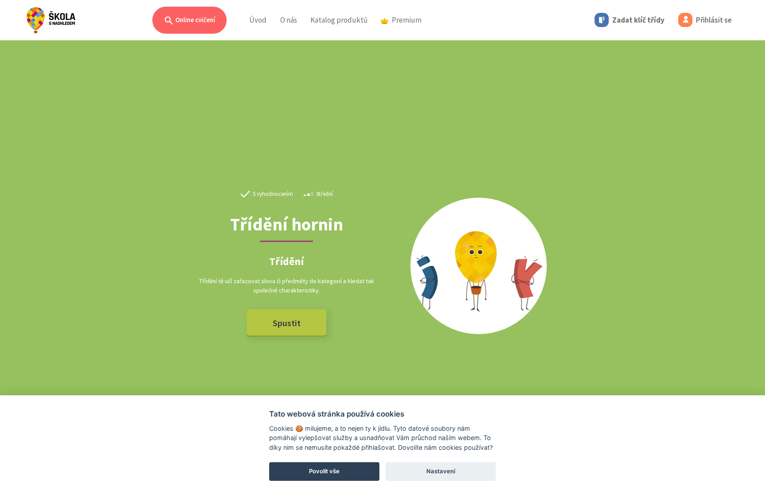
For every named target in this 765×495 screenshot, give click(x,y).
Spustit (287, 322)
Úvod (258, 20)
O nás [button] (288, 20)
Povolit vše (324, 471)
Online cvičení (194, 20)
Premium (406, 20)
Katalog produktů (338, 20)
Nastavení (440, 471)
